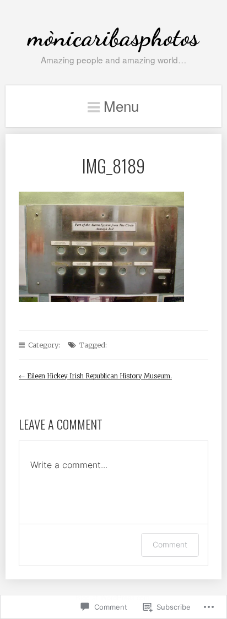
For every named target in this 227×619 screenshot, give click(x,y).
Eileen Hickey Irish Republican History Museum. (95, 376)
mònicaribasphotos (113, 37)
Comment (170, 544)
